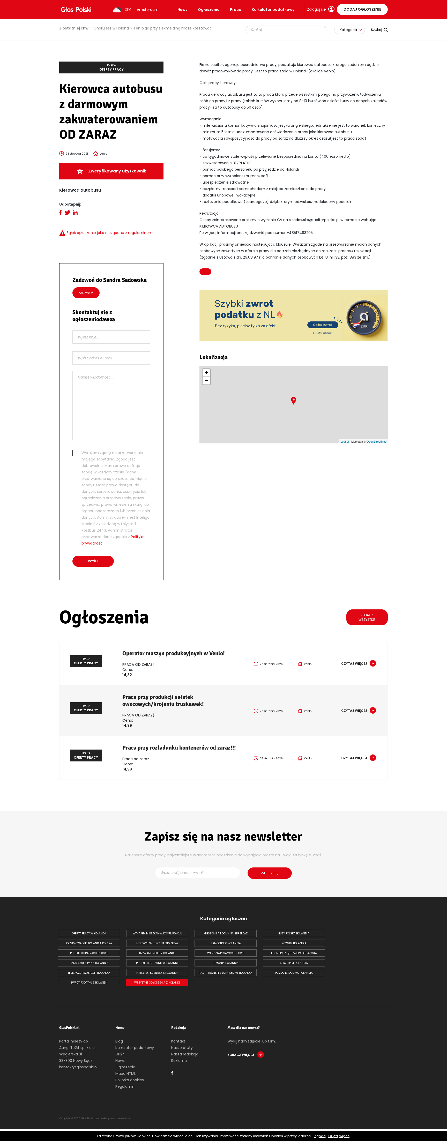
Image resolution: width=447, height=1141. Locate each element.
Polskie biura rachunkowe (89, 953)
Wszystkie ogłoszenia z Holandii (157, 983)
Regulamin (125, 1086)
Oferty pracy (111, 67)
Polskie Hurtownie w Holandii (157, 963)
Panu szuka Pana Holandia (89, 963)
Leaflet (344, 441)
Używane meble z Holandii (157, 953)
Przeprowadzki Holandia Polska (89, 943)
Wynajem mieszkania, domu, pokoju (157, 933)
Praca (235, 9)
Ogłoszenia (209, 9)
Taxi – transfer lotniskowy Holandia (225, 973)
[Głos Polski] (76, 9)
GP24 (120, 1054)
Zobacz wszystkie (367, 617)
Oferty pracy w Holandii (89, 933)
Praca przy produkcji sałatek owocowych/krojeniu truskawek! (163, 700)
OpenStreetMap (376, 441)
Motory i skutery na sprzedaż (157, 943)
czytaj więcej (354, 663)
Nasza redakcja (184, 1054)
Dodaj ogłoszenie (362, 9)
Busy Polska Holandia (293, 933)
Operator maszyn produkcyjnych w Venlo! (173, 653)
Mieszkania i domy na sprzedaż (226, 933)
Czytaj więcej (339, 1136)
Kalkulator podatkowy (273, 9)
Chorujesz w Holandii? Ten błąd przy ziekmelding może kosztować (135, 28)
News (182, 9)
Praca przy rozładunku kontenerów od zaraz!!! (179, 747)
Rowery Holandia (294, 943)
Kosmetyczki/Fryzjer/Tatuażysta (294, 953)
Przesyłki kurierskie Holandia (157, 973)
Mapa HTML (125, 1073)
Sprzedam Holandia (294, 963)
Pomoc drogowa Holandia (294, 973)
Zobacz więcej (241, 1055)
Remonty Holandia (226, 963)
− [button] (206, 380)
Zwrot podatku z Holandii (89, 983)
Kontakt (178, 1041)
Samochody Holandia (226, 943)
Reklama (179, 1060)
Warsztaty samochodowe (225, 953)
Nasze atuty (182, 1047)
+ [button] (206, 372)
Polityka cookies (129, 1080)
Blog (119, 1041)
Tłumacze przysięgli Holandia (89, 973)
